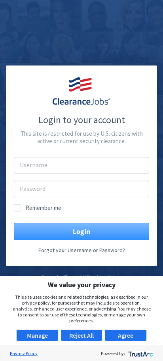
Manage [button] (37, 335)
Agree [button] (125, 335)
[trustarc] (140, 353)
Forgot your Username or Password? (81, 250)
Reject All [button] (81, 335)
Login (81, 231)
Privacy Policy (24, 353)
